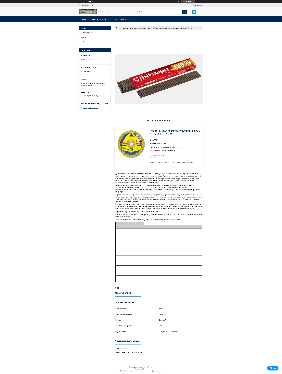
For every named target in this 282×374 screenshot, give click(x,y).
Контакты (125, 19)
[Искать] (184, 12)
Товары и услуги (99, 19)
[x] (118, 288)
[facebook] (115, 288)
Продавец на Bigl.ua (141, 369)
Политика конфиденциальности (153, 371)
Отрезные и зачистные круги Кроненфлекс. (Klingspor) (142, 28)
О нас (114, 19)
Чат (274, 368)
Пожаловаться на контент (134, 371)
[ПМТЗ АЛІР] (88, 13)
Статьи (83, 37)
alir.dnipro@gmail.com (90, 108)
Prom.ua (150, 367)
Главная (84, 19)
